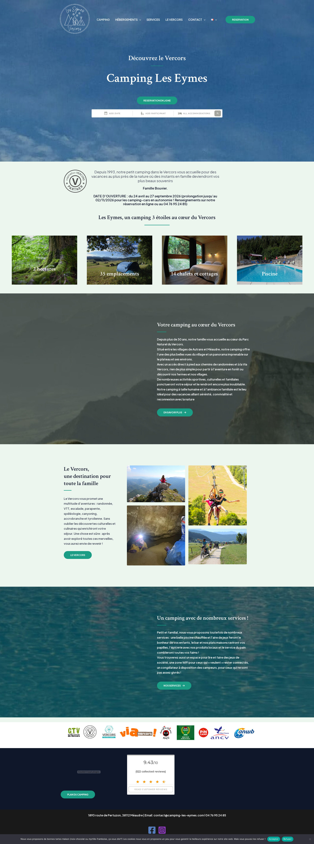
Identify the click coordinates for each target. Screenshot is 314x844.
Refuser (287, 839)
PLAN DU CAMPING (77, 794)
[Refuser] (310, 839)
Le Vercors (174, 19)
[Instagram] (162, 830)
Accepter (274, 839)
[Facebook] (152, 830)
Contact (195, 19)
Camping (103, 19)
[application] (139, 19)
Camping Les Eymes (65, 35)
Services (153, 19)
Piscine (270, 273)
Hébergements (126, 19)
